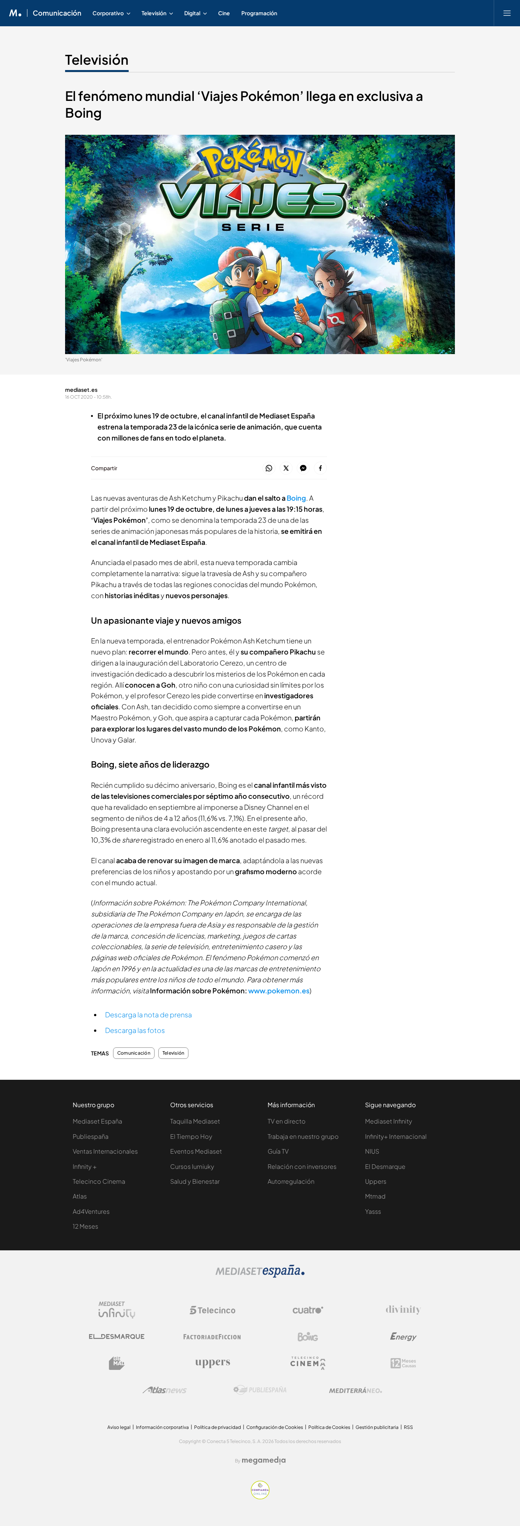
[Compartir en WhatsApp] (269, 468)
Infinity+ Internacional (396, 1136)
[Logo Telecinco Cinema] (307, 1363)
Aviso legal (119, 1427)
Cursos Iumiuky (192, 1166)
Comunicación (57, 13)
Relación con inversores (302, 1166)
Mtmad (375, 1196)
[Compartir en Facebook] (320, 468)
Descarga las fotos (135, 1030)
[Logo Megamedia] (264, 1460)
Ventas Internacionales (105, 1151)
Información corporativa (162, 1427)
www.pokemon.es (278, 990)
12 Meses (85, 1226)
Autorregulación (291, 1181)
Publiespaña (90, 1136)
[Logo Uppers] (212, 1363)
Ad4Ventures (91, 1211)
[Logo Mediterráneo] (355, 1390)
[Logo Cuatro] (308, 1310)
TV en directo (287, 1121)
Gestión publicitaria (377, 1427)
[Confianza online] (260, 1497)
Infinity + (85, 1166)
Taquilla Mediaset (195, 1121)
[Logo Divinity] (403, 1310)
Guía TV (278, 1151)
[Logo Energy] (403, 1336)
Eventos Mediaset (196, 1151)
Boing (296, 497)
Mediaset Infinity (388, 1121)
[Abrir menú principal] (507, 13)
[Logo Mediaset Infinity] (117, 1310)
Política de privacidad (217, 1427)
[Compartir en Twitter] (286, 468)
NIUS (372, 1151)
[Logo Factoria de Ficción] (212, 1336)
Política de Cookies (329, 1427)
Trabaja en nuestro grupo (303, 1136)
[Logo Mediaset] (260, 1275)
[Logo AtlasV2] (164, 1390)
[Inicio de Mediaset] (15, 13)
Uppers (375, 1181)
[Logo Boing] (308, 1336)
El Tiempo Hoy (191, 1136)
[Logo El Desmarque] (116, 1336)
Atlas (80, 1196)
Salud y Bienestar (195, 1181)
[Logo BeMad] (117, 1363)
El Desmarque (385, 1166)
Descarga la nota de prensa (148, 1014)
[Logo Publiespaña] (260, 1390)
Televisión (97, 59)
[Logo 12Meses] (403, 1363)
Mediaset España (97, 1121)
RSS (408, 1427)
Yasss (373, 1211)
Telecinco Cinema (99, 1181)
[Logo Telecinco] (212, 1310)
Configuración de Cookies (274, 1427)
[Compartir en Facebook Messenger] (303, 468)
